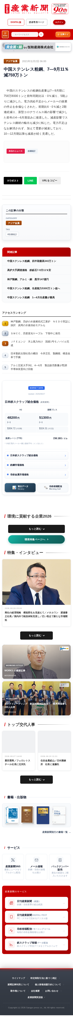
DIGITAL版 (16, 22)
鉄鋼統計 (32, 151)
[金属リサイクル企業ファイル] (12, 815)
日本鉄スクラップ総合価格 (24, 455)
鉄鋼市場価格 (17, 465)
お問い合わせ (51, 991)
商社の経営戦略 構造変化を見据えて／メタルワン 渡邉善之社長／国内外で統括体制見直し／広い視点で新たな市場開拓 (36, 616)
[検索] (41, 34)
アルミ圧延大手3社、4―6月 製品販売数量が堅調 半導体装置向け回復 (40, 367)
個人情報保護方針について (48, 984)
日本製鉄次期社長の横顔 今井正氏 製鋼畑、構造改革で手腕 (40, 355)
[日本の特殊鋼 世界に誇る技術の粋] (58, 815)
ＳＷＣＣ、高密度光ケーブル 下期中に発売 (35, 333)
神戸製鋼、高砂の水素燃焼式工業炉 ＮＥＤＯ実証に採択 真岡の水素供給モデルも (40, 323)
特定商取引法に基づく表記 (43, 978)
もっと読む (35, 528)
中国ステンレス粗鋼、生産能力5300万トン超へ (33, 288)
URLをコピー (49, 180)
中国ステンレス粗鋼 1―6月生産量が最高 (31, 297)
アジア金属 (13, 223)
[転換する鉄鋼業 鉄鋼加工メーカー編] (27, 815)
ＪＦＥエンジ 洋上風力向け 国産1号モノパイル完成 (40, 343)
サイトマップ (18, 978)
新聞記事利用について (18, 984)
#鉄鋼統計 (12, 234)
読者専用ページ (36, 22)
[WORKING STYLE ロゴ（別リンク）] (64, 648)
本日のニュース (16, 151)
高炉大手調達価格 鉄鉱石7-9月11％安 (29, 270)
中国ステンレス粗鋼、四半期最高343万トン (31, 261)
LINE (30, 180)
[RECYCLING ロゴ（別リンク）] (64, 685)
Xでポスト (13, 180)
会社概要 (35, 991)
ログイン (59, 22)
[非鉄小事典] (43, 815)
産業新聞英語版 (35, 997)
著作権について (18, 991)
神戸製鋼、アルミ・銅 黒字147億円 (28, 279)
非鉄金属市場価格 (19, 474)
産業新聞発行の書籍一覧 (55, 832)
